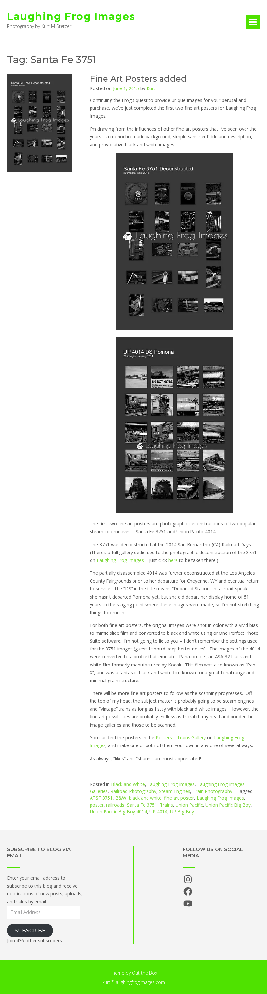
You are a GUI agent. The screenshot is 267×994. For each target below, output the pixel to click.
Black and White (128, 784)
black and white (145, 798)
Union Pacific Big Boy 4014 (118, 812)
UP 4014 (158, 812)
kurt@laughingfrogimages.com (133, 982)
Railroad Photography (133, 791)
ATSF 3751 (101, 798)
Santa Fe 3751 (142, 805)
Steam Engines (174, 791)
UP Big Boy (182, 812)
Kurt (151, 88)
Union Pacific (189, 805)
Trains (166, 805)
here (173, 560)
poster (97, 805)
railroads (115, 805)
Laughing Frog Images (71, 16)
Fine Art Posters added (138, 79)
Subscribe (30, 930)
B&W (120, 798)
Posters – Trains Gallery (181, 737)
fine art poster (179, 798)
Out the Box (144, 973)
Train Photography (212, 791)
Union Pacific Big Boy (228, 805)
